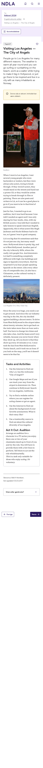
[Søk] (32, 3)
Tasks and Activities (18, 364)
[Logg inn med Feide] (25, 3)
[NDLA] (8, 3)
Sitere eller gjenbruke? (15, 492)
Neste (34, 514)
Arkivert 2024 (10, 15)
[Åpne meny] (38, 3)
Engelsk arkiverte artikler (13, 19)
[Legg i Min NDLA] (37, 43)
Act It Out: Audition (18, 430)
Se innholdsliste (13, 31)
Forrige (9, 514)
